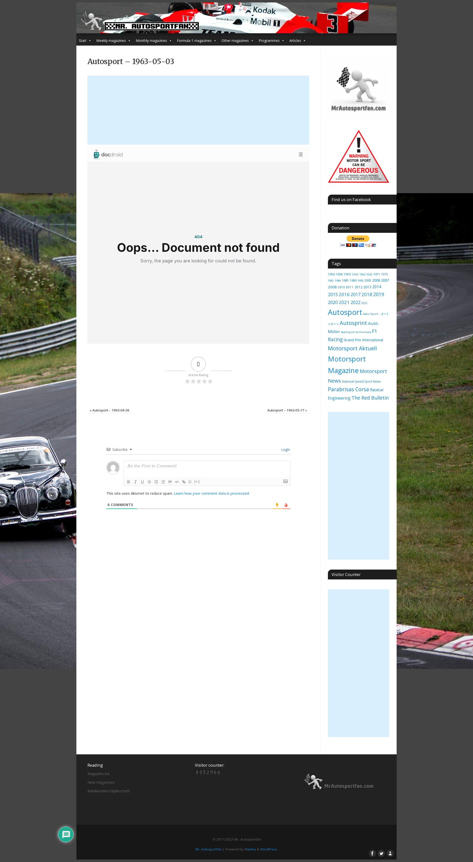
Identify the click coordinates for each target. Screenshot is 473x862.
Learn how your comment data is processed (211, 493)
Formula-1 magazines (194, 40)
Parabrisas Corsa (348, 389)
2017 (355, 294)
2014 (376, 286)
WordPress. (269, 849)
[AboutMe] (390, 853)
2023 (364, 303)
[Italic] (135, 482)
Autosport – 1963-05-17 (287, 410)
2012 (358, 287)
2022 (355, 302)
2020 (333, 302)
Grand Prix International (363, 339)
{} (190, 481)
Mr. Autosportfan (208, 849)
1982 (331, 280)
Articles (295, 40)
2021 (344, 302)
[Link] (183, 482)
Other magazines (235, 40)
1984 (338, 280)
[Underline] (142, 482)
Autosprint (353, 322)
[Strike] (149, 482)
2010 (341, 287)
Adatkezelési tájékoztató (108, 790)
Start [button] (82, 40)
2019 (378, 294)
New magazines (101, 782)
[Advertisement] (198, 110)
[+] (197, 481)
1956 (331, 274)
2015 (333, 294)
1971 (376, 274)
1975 (384, 274)
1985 (345, 280)
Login (285, 449)
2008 (332, 286)
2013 (367, 287)
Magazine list (98, 773)
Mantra (250, 849)
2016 (344, 294)
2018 (366, 294)
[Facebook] (372, 853)
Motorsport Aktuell (352, 348)
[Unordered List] (163, 482)
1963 (369, 274)
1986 (353, 280)
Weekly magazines (111, 40)
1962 (362, 274)
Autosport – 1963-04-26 (109, 410)
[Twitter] (381, 853)
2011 (350, 287)
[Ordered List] (156, 482)
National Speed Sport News (361, 381)
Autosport (345, 312)
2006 (376, 280)
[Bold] (128, 482)
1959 (347, 274)
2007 (385, 280)
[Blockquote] (170, 482)
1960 (355, 274)
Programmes (269, 40)
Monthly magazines (151, 40)
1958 (339, 274)
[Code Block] (176, 482)
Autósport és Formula (356, 332)
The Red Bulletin (370, 397)
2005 (367, 280)
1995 (360, 280)
